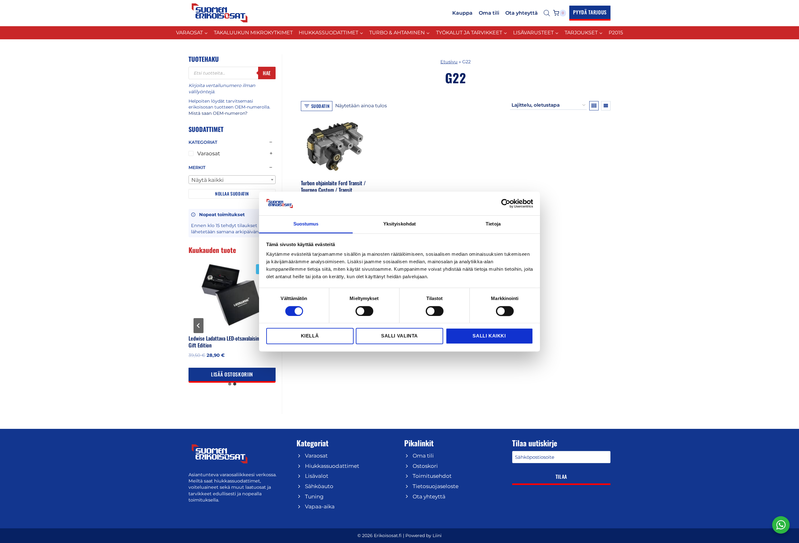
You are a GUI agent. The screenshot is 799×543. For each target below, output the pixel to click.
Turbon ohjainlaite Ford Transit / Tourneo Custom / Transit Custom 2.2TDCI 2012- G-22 (333, 190)
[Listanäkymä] (605, 105)
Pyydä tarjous (590, 12)
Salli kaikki (489, 336)
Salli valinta (399, 336)
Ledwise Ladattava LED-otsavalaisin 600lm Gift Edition (231, 341)
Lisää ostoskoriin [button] (232, 374)
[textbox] (232, 180)
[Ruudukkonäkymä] (594, 105)
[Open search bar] (547, 13)
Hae (267, 73)
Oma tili (489, 13)
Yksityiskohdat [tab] (399, 224)
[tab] (229, 383)
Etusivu (449, 62)
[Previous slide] (198, 325)
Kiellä (310, 336)
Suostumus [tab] (306, 224)
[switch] (364, 311)
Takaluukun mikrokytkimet (253, 33)
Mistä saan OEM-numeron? (218, 113)
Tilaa (561, 476)
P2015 (616, 33)
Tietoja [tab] (493, 224)
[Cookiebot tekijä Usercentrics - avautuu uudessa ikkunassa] (505, 203)
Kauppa (462, 13)
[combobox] (232, 179)
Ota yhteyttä (521, 13)
